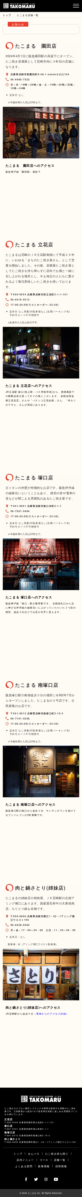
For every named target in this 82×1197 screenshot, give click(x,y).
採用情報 (61, 1166)
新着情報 (44, 1166)
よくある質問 (24, 1166)
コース (44, 1160)
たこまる (19, 6)
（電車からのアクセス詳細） (51, 1013)
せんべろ (33, 1154)
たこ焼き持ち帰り (56, 1154)
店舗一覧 (59, 1160)
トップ (18, 1154)
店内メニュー (25, 1160)
